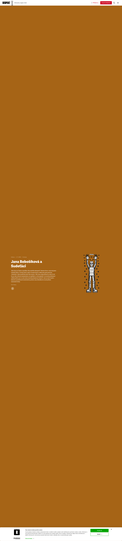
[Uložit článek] (12, 288)
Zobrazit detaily (28, 538)
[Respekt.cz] (6, 3)
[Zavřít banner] (111, 529)
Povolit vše (99, 530)
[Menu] (117, 2)
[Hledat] (114, 2)
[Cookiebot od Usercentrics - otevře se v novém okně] (16, 538)
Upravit (98, 534)
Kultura (13, 257)
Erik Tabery (13, 284)
